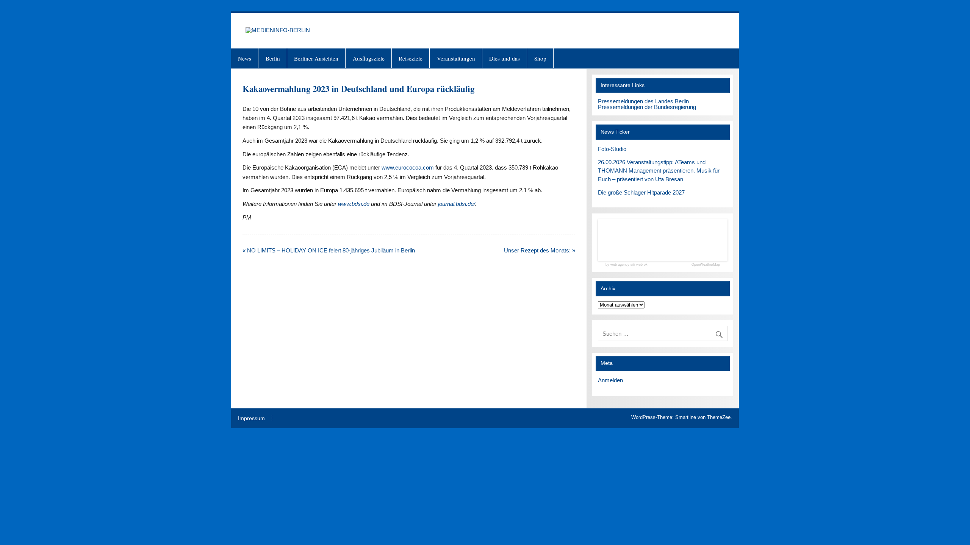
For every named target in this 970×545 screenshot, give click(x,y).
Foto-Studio (612, 149)
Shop (540, 58)
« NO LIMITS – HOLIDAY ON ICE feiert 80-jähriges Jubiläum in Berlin (328, 250)
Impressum (251, 418)
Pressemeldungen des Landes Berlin (643, 101)
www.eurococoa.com (408, 167)
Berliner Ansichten (316, 58)
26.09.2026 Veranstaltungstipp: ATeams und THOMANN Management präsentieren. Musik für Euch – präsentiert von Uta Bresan (659, 171)
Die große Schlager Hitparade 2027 (641, 192)
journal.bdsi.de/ (456, 204)
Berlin (273, 58)
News (244, 58)
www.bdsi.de (353, 204)
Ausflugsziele (369, 58)
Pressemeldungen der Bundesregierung (647, 107)
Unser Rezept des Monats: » (539, 250)
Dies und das (504, 58)
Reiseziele (410, 58)
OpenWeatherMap (706, 264)
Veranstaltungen (456, 58)
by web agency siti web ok (626, 264)
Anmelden (610, 380)
